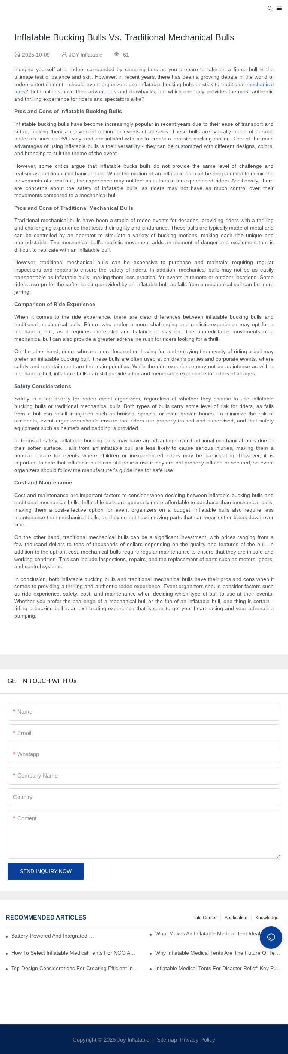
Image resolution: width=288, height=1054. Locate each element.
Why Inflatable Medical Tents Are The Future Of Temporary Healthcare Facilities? (218, 953)
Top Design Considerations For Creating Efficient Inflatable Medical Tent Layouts (74, 968)
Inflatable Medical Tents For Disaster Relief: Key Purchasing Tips (218, 968)
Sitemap (166, 1039)
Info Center (205, 917)
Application (236, 917)
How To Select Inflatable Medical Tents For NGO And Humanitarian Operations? (74, 953)
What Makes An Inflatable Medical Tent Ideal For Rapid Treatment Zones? (218, 933)
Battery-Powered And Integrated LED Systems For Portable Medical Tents (53, 936)
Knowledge (267, 917)
